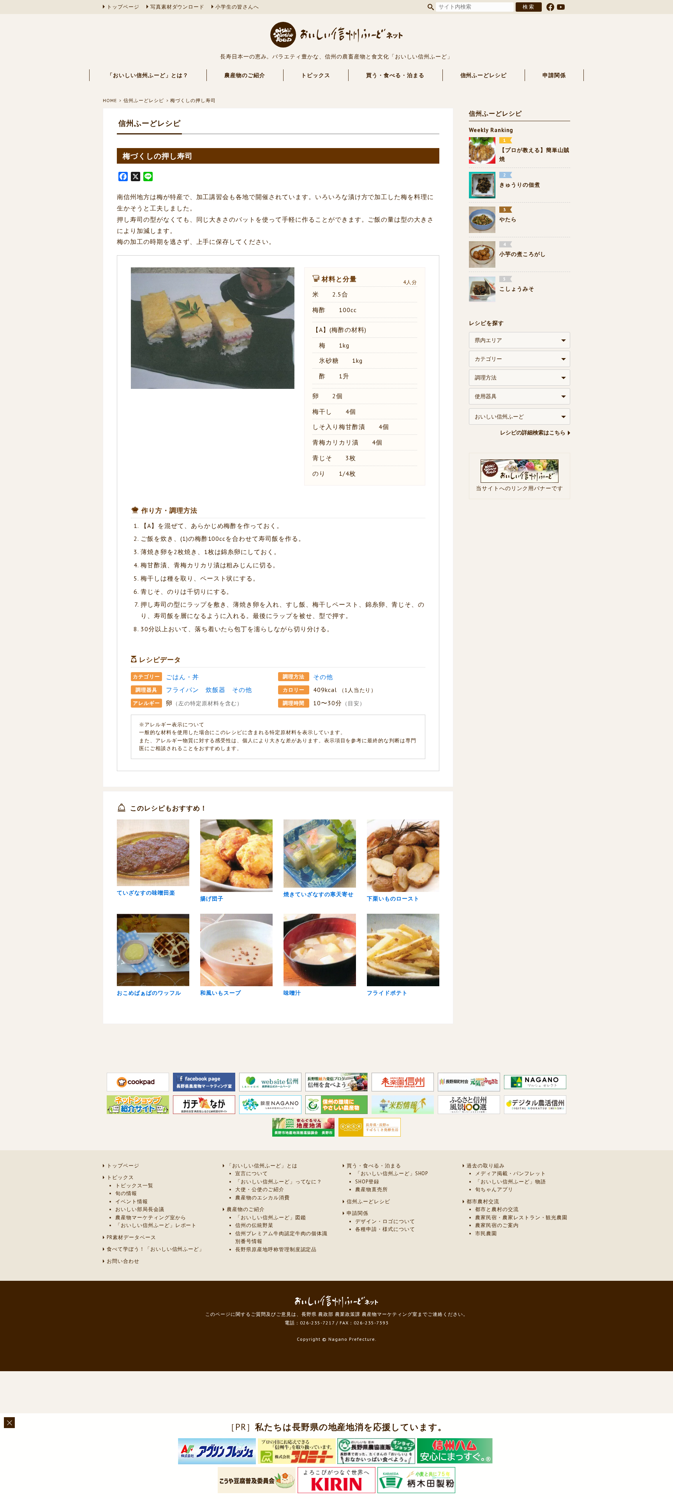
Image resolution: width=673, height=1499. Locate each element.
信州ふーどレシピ (483, 75)
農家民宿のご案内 (497, 1225)
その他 (323, 677)
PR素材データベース (131, 1237)
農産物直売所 (371, 1189)
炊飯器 (216, 690)
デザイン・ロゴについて (385, 1221)
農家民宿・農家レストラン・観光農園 (521, 1217)
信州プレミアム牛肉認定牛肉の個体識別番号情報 (281, 1237)
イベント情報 (131, 1201)
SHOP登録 (367, 1181)
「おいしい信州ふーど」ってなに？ (278, 1181)
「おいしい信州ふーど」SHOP (391, 1173)
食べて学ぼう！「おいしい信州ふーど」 (155, 1249)
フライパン (182, 690)
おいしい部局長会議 (139, 1209)
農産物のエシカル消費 (262, 1197)
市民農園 (486, 1233)
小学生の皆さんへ (237, 7)
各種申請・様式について (385, 1229)
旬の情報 (126, 1193)
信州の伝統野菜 (254, 1225)
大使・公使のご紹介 (259, 1189)
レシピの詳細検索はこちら (533, 432)
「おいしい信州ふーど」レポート (156, 1225)
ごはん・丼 (182, 677)
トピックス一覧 (134, 1185)
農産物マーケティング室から (150, 1217)
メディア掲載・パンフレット (510, 1173)
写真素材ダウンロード (177, 7)
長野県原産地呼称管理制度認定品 (276, 1249)
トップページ (123, 7)
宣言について (251, 1173)
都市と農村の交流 (497, 1209)
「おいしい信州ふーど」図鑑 (270, 1217)
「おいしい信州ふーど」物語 (510, 1181)
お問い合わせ (123, 1261)
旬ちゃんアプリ (494, 1189)
